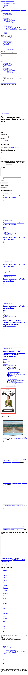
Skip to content (11, 1)
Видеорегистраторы (7, 14)
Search (4, 77)
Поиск (21, 78)
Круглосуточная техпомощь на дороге (17, 374)
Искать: (5, 78)
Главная (2, 83)
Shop (4, 6)
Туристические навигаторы (15, 382)
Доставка (5, 32)
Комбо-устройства (7, 13)
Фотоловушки (12, 383)
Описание (5, 140)
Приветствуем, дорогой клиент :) (10, 3)
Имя (2, 178)
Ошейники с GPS (10, 22)
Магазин (6, 83)
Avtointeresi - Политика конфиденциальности (11, 657)
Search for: (3, 51)
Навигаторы (6, 18)
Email (2, 180)
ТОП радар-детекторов (11, 28)
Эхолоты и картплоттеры (14, 384)
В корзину (3, 138)
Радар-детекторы (7, 15)
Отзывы (5, 141)
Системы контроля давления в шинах (17, 380)
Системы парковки (7, 19)
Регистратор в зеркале (8, 16)
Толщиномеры (9, 21)
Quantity (2, 136)
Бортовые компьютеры (14, 369)
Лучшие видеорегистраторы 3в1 (13, 27)
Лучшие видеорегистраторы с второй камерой (16, 29)
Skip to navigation (4, 1)
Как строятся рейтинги (11, 30)
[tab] (15, 140)
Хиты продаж (6, 25)
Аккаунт (5, 7)
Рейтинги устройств (7, 26)
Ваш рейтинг (3, 165)
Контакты (5, 33)
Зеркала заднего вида (14, 372)
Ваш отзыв (3, 167)
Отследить (5, 5)
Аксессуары (12, 368)
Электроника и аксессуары (9, 20)
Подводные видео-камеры (15, 377)
